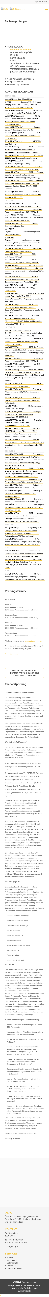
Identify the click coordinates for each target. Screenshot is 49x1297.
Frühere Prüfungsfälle (21, 52)
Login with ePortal (40, 2)
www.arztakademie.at (32, 641)
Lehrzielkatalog (18, 58)
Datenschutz (12, 1263)
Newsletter (11, 1266)
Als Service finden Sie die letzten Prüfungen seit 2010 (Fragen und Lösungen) (24, 673)
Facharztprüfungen (20, 49)
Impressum (11, 1260)
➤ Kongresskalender (14, 82)
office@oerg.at (11, 1246)
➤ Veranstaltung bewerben (17, 84)
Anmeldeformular (12, 654)
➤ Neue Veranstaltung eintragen (19, 79)
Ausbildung (15, 46)
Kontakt (14, 55)
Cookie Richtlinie (14, 1268)
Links (13, 60)
